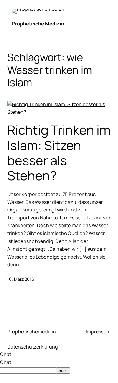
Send (62, 370)
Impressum (98, 331)
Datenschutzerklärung (32, 346)
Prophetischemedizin (31, 331)
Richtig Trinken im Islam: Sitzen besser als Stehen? (58, 152)
